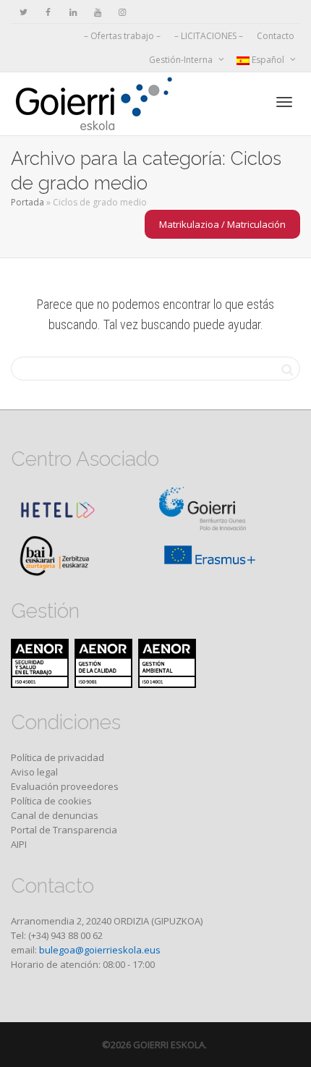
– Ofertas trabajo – (122, 36)
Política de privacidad (57, 757)
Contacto (275, 36)
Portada (27, 202)
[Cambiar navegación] (284, 102)
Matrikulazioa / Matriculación (222, 224)
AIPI (19, 844)
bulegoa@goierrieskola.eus (100, 949)
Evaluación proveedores (65, 786)
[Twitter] (23, 12)
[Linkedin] (73, 12)
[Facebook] (48, 12)
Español (268, 60)
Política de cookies (51, 800)
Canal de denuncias (54, 815)
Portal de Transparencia (64, 829)
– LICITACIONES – (208, 36)
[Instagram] (122, 12)
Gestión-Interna (182, 60)
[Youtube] (97, 12)
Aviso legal (34, 771)
